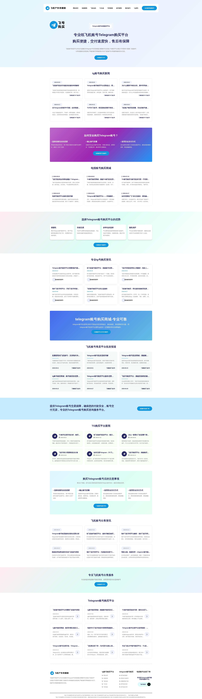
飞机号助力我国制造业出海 (68, 452)
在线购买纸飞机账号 (101, 153)
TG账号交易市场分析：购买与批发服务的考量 (69, 435)
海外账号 (128, 8)
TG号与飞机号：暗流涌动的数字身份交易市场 (100, 108)
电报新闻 (84, 8)
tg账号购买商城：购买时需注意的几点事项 (66, 628)
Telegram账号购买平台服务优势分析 (100, 376)
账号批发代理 (124, 687)
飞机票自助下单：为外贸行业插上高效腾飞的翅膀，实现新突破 (100, 646)
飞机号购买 (143, 684)
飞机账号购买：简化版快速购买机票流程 (135, 289)
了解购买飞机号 (75, 368)
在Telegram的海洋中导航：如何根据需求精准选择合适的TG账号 (66, 108)
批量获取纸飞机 (125, 681)
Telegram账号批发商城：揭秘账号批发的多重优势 (135, 356)
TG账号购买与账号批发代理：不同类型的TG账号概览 (135, 179)
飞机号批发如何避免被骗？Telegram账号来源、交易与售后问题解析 (66, 179)
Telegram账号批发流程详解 (97, 355)
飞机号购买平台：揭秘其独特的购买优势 (135, 376)
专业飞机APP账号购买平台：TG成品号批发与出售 (135, 646)
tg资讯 (136, 8)
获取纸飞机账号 (125, 678)
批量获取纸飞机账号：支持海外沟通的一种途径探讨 (66, 356)
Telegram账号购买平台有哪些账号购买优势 (66, 268)
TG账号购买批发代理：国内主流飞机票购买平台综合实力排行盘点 (135, 610)
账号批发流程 (124, 684)
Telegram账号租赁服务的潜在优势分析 (65, 533)
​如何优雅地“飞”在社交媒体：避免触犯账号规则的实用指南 (135, 196)
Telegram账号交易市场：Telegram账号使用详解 (66, 646)
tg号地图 (136, 695)
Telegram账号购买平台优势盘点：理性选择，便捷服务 (100, 85)
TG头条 (102, 8)
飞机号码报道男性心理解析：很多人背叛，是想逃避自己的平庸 (135, 268)
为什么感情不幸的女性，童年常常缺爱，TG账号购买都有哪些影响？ (134, 85)
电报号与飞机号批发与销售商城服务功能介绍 (100, 628)
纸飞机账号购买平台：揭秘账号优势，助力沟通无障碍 (100, 268)
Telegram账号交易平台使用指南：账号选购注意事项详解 (135, 628)
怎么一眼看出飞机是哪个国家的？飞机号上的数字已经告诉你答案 (138, 435)
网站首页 (75, 8)
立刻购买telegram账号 (101, 332)
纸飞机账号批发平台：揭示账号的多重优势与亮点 (104, 435)
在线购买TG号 (101, 57)
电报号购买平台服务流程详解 (62, 196)
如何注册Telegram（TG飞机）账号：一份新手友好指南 (104, 452)
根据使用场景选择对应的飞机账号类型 (65, 552)
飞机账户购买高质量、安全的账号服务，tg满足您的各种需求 (134, 108)
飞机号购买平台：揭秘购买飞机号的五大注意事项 (138, 452)
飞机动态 (93, 8)
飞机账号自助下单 (101, 506)
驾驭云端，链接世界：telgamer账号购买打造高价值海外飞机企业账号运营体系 (135, 552)
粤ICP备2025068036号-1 (120, 695)
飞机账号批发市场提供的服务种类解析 (65, 85)
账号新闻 (119, 8)
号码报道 (110, 8)
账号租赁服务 (124, 675)
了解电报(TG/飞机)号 (74, 95)
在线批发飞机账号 (101, 245)
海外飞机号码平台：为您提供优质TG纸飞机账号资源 (100, 552)
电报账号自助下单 (144, 408)
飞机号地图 (131, 695)
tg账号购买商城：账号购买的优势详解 (66, 376)
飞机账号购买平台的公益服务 (97, 289)
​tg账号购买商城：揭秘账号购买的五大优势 (100, 610)
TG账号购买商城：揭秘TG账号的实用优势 (101, 179)
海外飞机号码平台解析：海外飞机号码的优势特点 (135, 534)
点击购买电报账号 (149, 8)
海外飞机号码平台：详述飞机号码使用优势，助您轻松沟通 (65, 289)
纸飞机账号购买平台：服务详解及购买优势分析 (101, 534)
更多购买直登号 (59, 279)
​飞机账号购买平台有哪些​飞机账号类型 (66, 610)
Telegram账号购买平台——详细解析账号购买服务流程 (100, 196)
